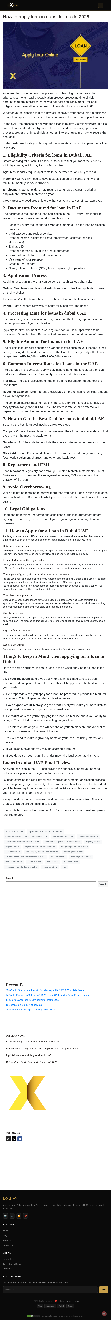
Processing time (70, 862)
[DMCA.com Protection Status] (33, 1316)
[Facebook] (19, 1138)
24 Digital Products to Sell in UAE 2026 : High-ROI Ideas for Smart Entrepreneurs (47, 995)
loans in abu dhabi (13, 862)
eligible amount (12, 846)
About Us (7, 1240)
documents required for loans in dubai (62, 841)
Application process (14, 831)
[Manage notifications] (104, 1313)
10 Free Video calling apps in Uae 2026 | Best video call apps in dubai (42, 1048)
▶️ (19, 1216)
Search (10, 878)
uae (64, 867)
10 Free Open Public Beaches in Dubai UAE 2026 (31, 1062)
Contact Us (8, 1245)
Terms (76, 1301)
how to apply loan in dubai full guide (42, 852)
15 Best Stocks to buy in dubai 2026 (24, 1005)
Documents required (88, 836)
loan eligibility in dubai (81, 857)
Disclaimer (7, 1269)
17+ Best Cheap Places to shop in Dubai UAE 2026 (32, 1041)
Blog (5, 1235)
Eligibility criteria (92, 841)
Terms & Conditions (12, 1264)
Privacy (69, 1301)
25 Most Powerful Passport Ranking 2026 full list (30, 1009)
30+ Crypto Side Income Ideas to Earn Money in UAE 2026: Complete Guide (45, 990)
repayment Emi (50, 867)
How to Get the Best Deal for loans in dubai (25, 857)
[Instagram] (8, 1138)
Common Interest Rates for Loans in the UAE (26, 836)
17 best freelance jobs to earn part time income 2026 (32, 1000)
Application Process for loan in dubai (45, 831)
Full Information (12, 852)
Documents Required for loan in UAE (22, 841)
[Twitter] (14, 1138)
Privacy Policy (9, 1259)
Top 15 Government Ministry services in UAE (28, 1055)
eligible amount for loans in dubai (40, 846)
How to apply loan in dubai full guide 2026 (46, 16)
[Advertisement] (17, 934)
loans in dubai (34, 862)
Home (5, 1230)
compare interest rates (63, 836)
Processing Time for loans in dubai (21, 867)
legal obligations (58, 857)
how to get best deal (73, 852)
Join (104, 1289)
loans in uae (52, 862)
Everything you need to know (74, 846)
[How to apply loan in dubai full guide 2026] (55, 55)
